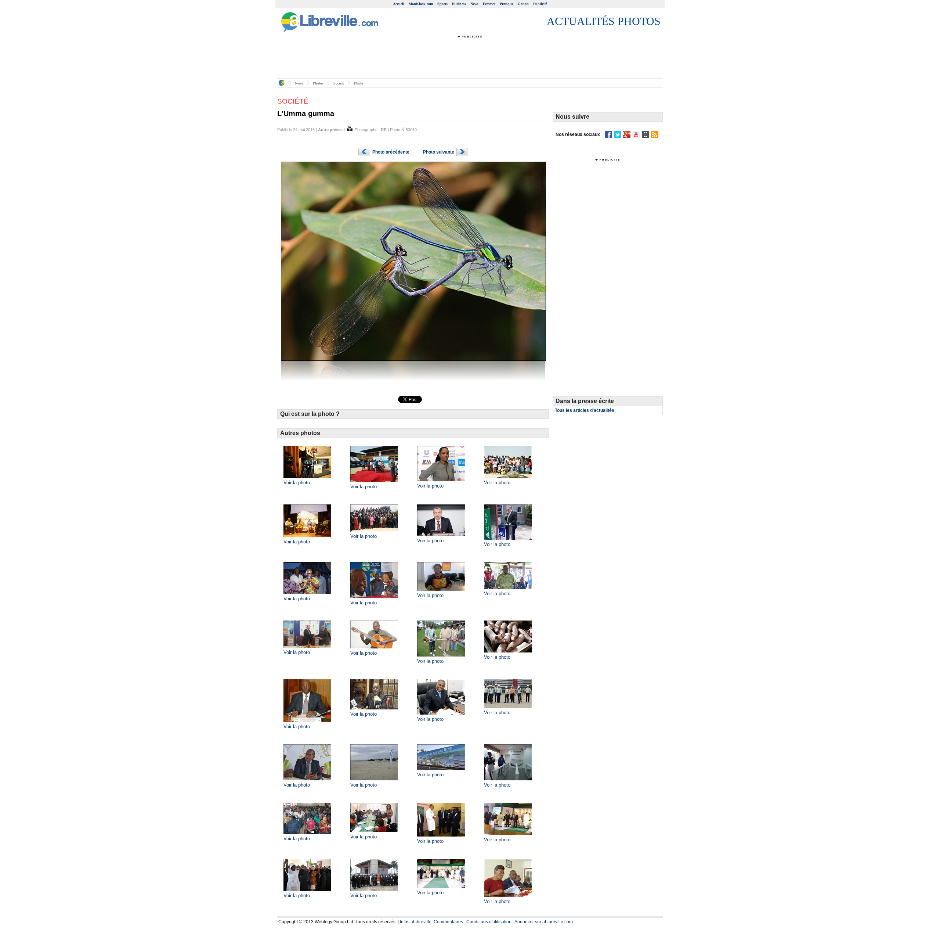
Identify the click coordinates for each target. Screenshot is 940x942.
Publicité (540, 4)
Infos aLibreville (415, 921)
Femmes (489, 4)
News (474, 4)
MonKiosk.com (421, 4)
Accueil (398, 4)
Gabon (523, 4)
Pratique (506, 4)
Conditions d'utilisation (488, 921)
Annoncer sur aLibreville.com (543, 921)
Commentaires (448, 921)
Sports (442, 4)
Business (459, 4)
